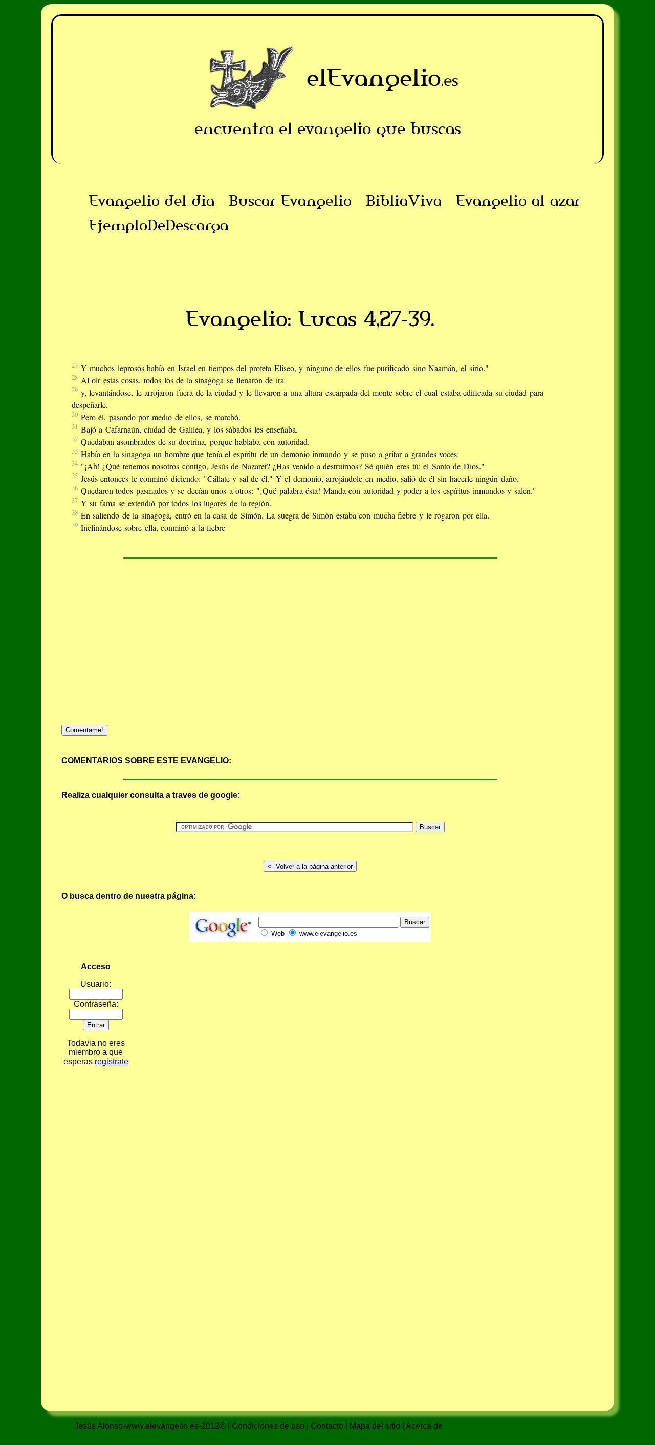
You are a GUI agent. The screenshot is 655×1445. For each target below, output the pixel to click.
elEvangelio (374, 77)
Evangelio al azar (518, 200)
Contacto (327, 1425)
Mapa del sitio (375, 1425)
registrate (111, 1061)
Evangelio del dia (151, 200)
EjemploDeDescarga (158, 225)
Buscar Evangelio (290, 200)
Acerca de (424, 1425)
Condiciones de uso (268, 1425)
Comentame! (84, 730)
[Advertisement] (310, 261)
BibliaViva (404, 200)
